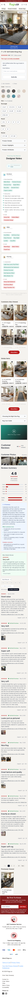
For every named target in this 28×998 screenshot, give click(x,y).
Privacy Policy (4, 911)
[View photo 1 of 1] (3, 638)
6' (18, 122)
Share (15, 83)
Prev (5, 865)
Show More (14, 352)
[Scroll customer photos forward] (25, 461)
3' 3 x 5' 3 (11, 107)
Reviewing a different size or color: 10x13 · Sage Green (12, 633)
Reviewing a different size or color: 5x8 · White (12, 614)
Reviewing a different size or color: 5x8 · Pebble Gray (14, 802)
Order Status (5, 981)
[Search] (4, 4)
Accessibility (5, 987)
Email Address (6, 68)
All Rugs (3, 8)
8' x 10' (11, 111)
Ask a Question (6, 83)
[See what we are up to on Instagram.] (6, 993)
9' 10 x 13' (5, 115)
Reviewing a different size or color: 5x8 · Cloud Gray (14, 570)
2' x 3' (4, 107)
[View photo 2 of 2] (8, 759)
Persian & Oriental (12, 8)
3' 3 (4, 122)
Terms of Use (6, 962)
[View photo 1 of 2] (3, 759)
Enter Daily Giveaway (8, 975)
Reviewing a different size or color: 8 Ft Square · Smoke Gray (12, 664)
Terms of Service (20, 912)
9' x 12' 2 (19, 111)
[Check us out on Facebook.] (3, 993)
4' (8, 122)
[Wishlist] (24, 4)
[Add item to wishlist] (12, 305)
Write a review (17, 55)
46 (19, 865)
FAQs (3, 983)
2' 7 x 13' (13, 136)
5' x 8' (19, 107)
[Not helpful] (26, 617)
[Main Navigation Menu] (2, 4)
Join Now (23, 906)
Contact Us (5, 979)
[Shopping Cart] (26, 4)
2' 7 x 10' (5, 136)
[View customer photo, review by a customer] (5, 461)
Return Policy (6, 985)
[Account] (22, 4)
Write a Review (14, 589)
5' (13, 122)
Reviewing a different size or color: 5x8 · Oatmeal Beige (13, 781)
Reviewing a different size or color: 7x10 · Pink (12, 830)
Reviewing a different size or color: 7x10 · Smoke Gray (12, 754)
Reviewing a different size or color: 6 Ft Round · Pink (13, 728)
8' (7, 129)
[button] (13, 12)
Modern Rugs (22, 8)
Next (23, 865)
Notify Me (14, 77)
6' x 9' (4, 111)
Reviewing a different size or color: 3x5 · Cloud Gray (13, 857)
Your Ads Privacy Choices (10, 966)
